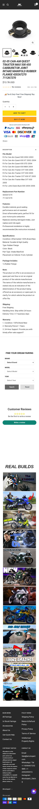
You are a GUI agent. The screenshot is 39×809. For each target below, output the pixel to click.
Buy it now (19, 119)
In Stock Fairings (9, 721)
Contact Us (7, 739)
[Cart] (35, 5)
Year (7, 376)
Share (5, 141)
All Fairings (7, 717)
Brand (7, 358)
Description (7, 149)
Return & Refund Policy (28, 723)
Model (7, 367)
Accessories (8, 726)
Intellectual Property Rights (28, 739)
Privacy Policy (27, 729)
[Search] (8, 5)
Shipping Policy (28, 717)
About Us (6, 730)
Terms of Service (29, 733)
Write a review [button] (19, 422)
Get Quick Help (9, 735)
